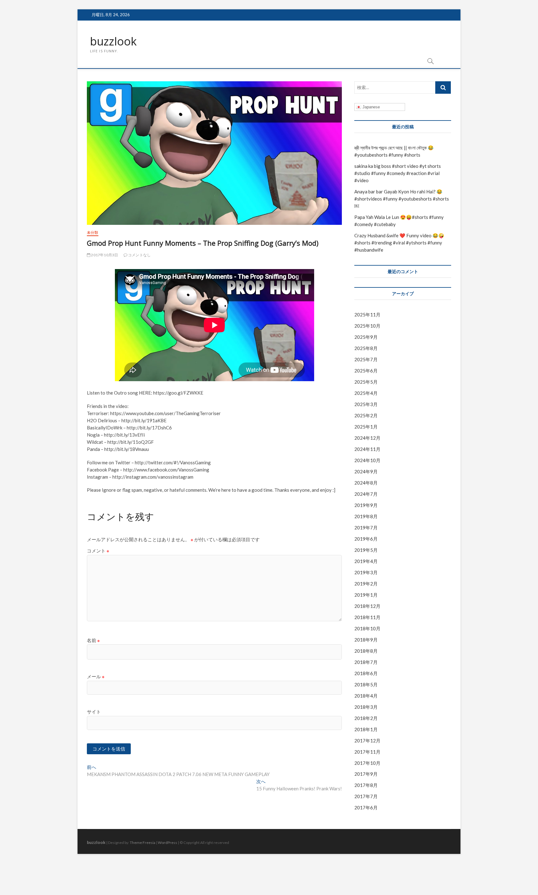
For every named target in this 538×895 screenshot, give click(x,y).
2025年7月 (366, 359)
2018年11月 (367, 617)
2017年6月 (366, 807)
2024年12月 (367, 438)
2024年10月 (367, 460)
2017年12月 (367, 740)
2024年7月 (366, 494)
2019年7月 (366, 527)
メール (96, 676)
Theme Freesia (142, 842)
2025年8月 (366, 348)
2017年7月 (366, 796)
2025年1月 (366, 426)
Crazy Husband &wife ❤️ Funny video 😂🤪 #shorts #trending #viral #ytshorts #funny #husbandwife (399, 243)
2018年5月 (366, 684)
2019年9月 (366, 505)
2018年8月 (366, 651)
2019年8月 (366, 516)
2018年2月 (366, 718)
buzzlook (113, 41)
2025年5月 (366, 382)
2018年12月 (367, 606)
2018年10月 (367, 628)
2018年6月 (366, 673)
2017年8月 (366, 785)
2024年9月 (366, 471)
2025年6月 (366, 370)
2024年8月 (366, 482)
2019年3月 (366, 572)
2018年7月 (366, 662)
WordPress (167, 842)
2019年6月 (366, 539)
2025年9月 (366, 337)
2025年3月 (366, 404)
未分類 (92, 232)
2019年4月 (366, 561)
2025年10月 (367, 326)
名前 (93, 640)
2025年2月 (366, 415)
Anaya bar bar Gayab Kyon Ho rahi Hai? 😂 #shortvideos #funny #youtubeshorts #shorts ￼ (401, 199)
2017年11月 (367, 752)
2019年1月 (366, 595)
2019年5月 (366, 550)
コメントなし (139, 255)
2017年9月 (366, 774)
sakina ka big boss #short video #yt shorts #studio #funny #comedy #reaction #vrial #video (397, 173)
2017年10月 (367, 763)
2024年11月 (367, 449)
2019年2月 (366, 583)
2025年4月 (366, 393)
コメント (98, 550)
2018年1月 (366, 729)
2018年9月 (366, 639)
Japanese (370, 107)
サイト (94, 711)
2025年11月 (367, 314)
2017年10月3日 (104, 255)
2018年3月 (366, 707)
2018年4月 (366, 695)
